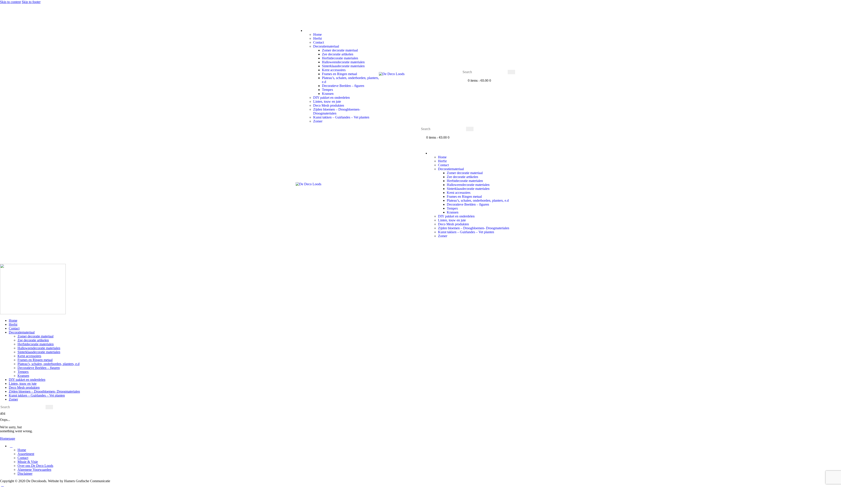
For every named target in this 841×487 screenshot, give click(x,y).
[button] (298, 23)
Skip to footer (31, 2)
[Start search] (511, 72)
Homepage (7, 438)
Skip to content (10, 2)
